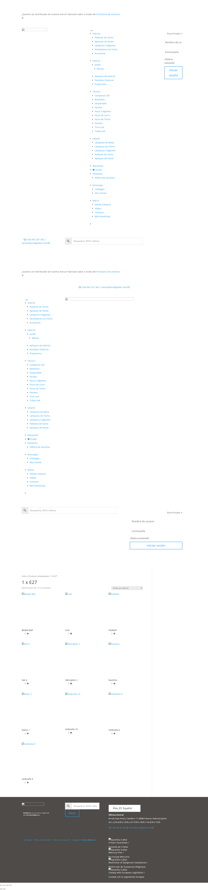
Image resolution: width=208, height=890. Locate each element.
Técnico (96, 91)
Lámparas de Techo (105, 146)
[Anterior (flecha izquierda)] (1, 888)
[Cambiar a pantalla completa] (4, 885)
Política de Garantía (105, 177)
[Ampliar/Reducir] (1, 885)
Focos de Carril (102, 115)
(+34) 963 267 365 (35, 239)
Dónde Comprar (103, 204)
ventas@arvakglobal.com (35, 243)
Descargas (98, 185)
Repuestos (98, 165)
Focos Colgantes (103, 111)
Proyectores (101, 84)
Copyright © (84, 840)
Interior (96, 33)
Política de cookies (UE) (61, 840)
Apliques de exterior (105, 76)
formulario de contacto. (108, 14)
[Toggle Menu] (91, 30)
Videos (98, 208)
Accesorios (100, 53)
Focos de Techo (102, 119)
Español (127, 808)
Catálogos (100, 189)
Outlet (98, 169)
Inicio (24, 576)
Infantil (96, 138)
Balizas (100, 68)
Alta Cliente (100, 193)
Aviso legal (27, 840)
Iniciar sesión (173, 72)
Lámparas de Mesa (104, 142)
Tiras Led (99, 127)
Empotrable (101, 103)
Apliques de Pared (104, 41)
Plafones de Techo (104, 37)
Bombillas (100, 99)
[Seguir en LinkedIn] (67, 824)
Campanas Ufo (102, 95)
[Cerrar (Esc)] (10, 885)
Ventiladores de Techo (106, 49)
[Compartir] (7, 885)
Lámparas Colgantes (105, 45)
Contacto (99, 212)
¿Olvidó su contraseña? (139, 538)
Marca (96, 200)
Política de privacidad (41, 840)
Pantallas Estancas (104, 80)
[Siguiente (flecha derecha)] (4, 888)
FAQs (72, 813)
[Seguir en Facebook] (75, 824)
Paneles (99, 123)
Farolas (98, 107)
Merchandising (102, 216)
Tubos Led (100, 131)
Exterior (96, 60)
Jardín (98, 64)
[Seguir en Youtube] (81, 824)
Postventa (97, 173)
